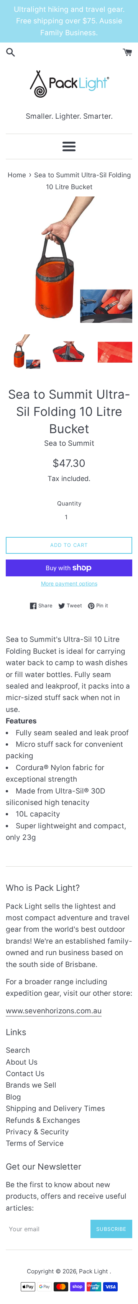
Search (18, 1050)
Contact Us (25, 1073)
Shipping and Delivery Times (55, 1108)
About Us (22, 1062)
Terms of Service (35, 1143)
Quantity (69, 503)
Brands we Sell (31, 1085)
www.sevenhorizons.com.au (54, 1010)
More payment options (69, 583)
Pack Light (94, 1271)
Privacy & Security (37, 1131)
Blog (13, 1097)
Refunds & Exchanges (43, 1120)
